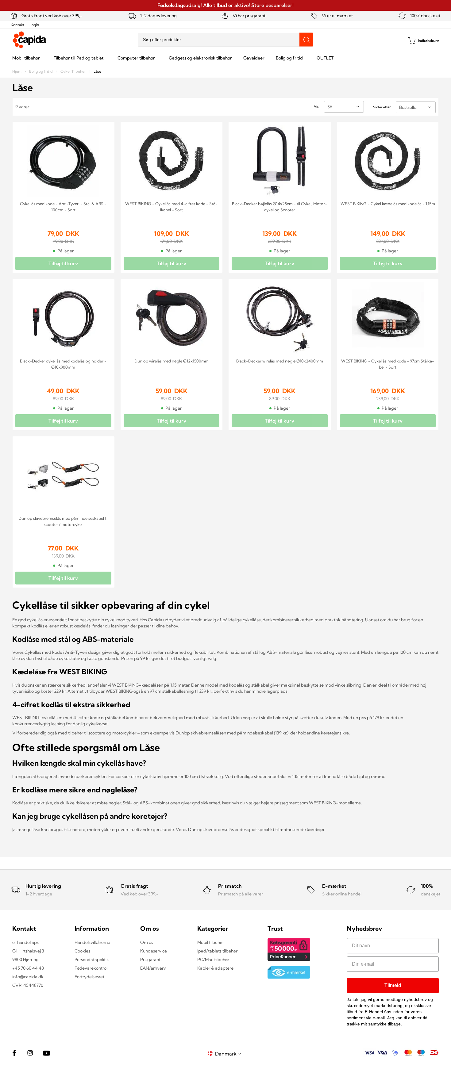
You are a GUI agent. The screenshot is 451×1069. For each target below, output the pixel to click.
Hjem (17, 71)
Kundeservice (153, 951)
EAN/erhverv (153, 968)
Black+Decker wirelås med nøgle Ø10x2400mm (279, 360)
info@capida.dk (28, 976)
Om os (146, 942)
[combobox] (225, 40)
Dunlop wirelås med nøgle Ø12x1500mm (171, 360)
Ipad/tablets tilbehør (217, 951)
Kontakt (18, 24)
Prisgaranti (150, 959)
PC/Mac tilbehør (213, 959)
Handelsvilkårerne (92, 942)
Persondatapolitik (92, 959)
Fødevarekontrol (91, 968)
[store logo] (29, 40)
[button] (229, 1053)
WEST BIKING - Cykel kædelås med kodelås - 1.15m (388, 203)
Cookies (82, 951)
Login (34, 24)
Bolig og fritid (41, 71)
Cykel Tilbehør (73, 71)
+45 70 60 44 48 (28, 968)
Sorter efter (382, 107)
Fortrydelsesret (89, 976)
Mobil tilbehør (210, 942)
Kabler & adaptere (215, 968)
